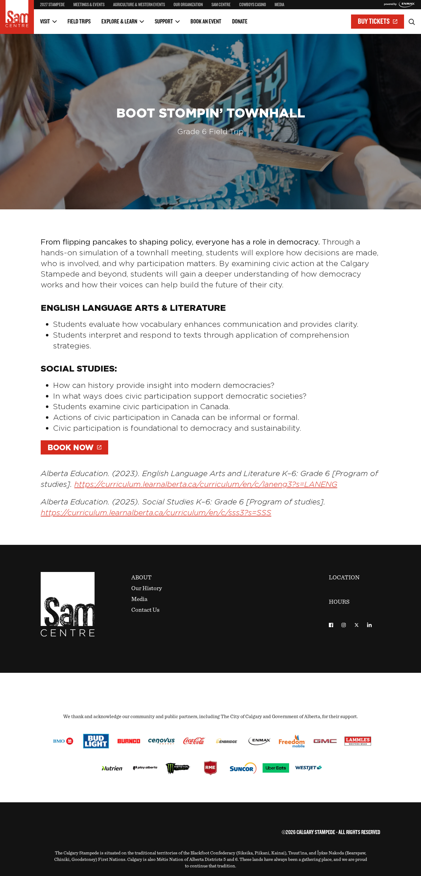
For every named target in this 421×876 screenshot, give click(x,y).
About (141, 578)
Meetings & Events (88, 4)
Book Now (70, 447)
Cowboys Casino (252, 4)
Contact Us (145, 610)
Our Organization (188, 4)
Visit (45, 21)
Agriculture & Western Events (139, 4)
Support (164, 21)
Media (279, 4)
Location (344, 578)
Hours (339, 602)
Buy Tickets (374, 21)
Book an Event (205, 21)
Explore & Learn (119, 21)
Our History (146, 588)
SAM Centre (221, 4)
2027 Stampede (52, 4)
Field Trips (79, 21)
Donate (239, 21)
